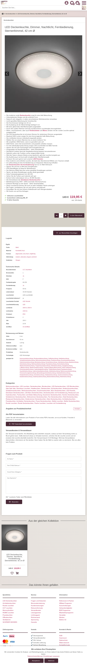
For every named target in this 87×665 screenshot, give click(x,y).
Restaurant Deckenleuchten (15, 399)
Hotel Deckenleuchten (70, 397)
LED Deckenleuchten (59, 386)
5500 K (29, 307)
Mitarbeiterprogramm (66, 612)
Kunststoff (18, 250)
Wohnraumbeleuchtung (38, 364)
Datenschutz (63, 640)
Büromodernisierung (38, 603)
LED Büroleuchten (73, 386)
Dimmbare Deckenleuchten (15, 393)
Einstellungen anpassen (52, 656)
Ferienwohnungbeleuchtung (28, 373)
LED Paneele (70, 390)
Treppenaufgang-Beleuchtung (52, 367)
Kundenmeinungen (37, 605)
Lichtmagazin (35, 615)
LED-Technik (26, 301)
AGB (60, 635)
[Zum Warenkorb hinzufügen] (17, 573)
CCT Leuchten (7, 608)
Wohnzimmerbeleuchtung (42, 360)
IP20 (24, 314)
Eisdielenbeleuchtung (26, 376)
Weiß (17, 247)
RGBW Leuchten (8, 612)
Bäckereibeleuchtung (53, 376)
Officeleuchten (7, 617)
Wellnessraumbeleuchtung (68, 371)
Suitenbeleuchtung (54, 371)
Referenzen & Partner (66, 601)
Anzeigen (77, 408)
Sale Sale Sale (11, 388)
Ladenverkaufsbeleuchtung (40, 371)
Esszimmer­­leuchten (43, 390)
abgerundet (19, 254)
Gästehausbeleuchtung (39, 376)
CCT (24, 269)
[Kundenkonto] (66, 3)
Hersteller (62, 615)
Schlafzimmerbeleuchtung (27, 360)
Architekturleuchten (9, 603)
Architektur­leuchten (68, 399)
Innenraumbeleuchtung (26, 358)
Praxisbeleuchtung (51, 364)
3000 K (25, 307)
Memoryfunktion (8, 610)
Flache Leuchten (40, 403)
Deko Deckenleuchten (54, 399)
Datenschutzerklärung (34, 656)
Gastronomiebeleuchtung (65, 375)
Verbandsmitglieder (65, 608)
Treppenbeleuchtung (54, 369)
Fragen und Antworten (38, 601)
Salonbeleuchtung (63, 362)
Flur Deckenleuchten (55, 397)
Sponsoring (35, 620)
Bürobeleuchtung (40, 362)
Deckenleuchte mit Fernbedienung (21, 164)
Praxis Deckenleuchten (43, 401)
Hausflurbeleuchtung (26, 371)
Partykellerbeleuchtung (26, 375)
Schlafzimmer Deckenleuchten (16, 397)
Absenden (15, 502)
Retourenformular (37, 608)
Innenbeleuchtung (39, 375)
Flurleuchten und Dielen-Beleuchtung (29, 395)
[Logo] (4, 3)
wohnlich (34, 257)
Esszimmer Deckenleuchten (52, 395)
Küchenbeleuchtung (63, 364)
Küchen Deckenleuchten (70, 395)
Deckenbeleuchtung (51, 362)
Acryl (23, 250)
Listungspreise (36, 612)
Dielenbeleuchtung (25, 364)
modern (18, 257)
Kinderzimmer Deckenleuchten (35, 399)
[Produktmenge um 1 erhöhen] (65, 215)
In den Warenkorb (76, 215)
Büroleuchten (46, 386)
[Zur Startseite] (3, 14)
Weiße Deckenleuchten (71, 401)
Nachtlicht (29, 269)
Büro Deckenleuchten (58, 390)
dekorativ (23, 257)
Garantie (34, 622)
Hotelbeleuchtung (64, 358)
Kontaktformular (64, 645)
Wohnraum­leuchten (12, 386)
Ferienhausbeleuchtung (27, 369)
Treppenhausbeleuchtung (42, 366)
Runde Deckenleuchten (26, 403)
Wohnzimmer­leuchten (29, 390)
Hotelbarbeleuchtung (51, 375)
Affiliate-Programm (65, 603)
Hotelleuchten (35, 388)
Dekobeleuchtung (66, 369)
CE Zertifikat (26, 327)
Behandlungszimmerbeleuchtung (46, 373)
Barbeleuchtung (73, 362)
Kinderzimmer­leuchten (70, 388)
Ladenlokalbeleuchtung (41, 369)
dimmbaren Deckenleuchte (30, 180)
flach (27, 254)
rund (24, 254)
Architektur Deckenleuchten (25, 401)
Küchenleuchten (56, 388)
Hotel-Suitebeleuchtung (69, 367)
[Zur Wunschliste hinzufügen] (12, 573)
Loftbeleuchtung (24, 367)
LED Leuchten (24, 386)
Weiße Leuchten (57, 401)
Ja (23, 276)
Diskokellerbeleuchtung (63, 373)
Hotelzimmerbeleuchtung (27, 362)
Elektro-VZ (62, 620)
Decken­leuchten (35, 386)
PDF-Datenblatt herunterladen (22, 424)
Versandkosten (36, 610)
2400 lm (25, 311)
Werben (62, 617)
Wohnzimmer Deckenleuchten (37, 397)
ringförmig (32, 254)
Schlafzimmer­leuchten (13, 390)
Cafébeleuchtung (53, 358)
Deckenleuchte (25, 115)
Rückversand (35, 617)
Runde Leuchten (11, 403)
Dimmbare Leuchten (23, 388)
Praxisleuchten (11, 401)
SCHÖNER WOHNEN (10, 622)
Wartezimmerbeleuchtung (27, 366)
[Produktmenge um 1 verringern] (56, 215)
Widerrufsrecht (64, 643)
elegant (29, 257)
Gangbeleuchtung (67, 366)
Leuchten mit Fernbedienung (56, 403)
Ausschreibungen (65, 605)
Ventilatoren (7, 620)
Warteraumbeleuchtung (36, 367)
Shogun (18, 260)
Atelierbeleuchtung (65, 376)
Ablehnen (51, 661)
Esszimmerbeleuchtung (68, 360)
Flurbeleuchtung (55, 360)
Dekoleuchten (45, 388)
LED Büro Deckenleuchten (34, 393)
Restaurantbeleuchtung (40, 358)
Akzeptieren (36, 661)
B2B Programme (64, 610)
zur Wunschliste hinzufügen (68, 233)
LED (24, 304)
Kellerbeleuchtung (56, 366)
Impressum (63, 638)
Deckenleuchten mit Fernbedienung (55, 393)
